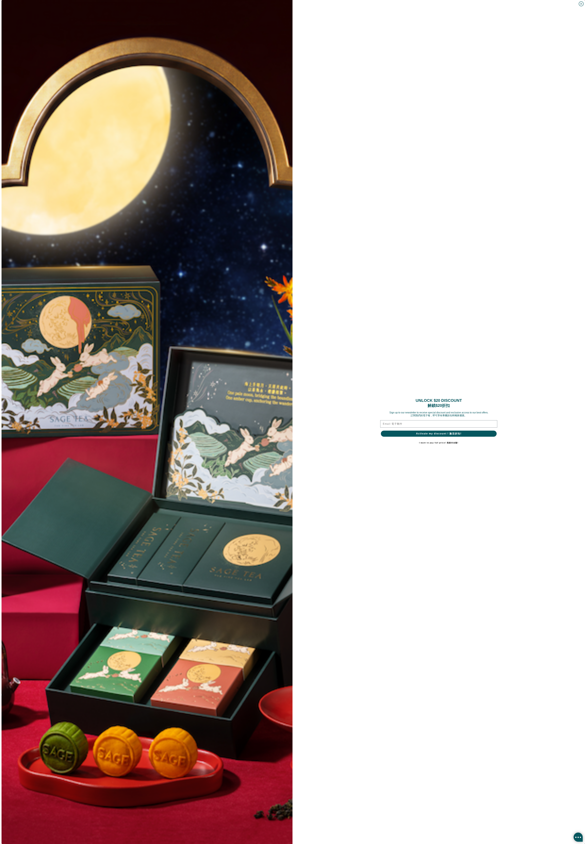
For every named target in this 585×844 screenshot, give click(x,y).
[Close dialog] (581, 4)
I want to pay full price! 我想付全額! (438, 443)
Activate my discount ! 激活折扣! (438, 433)
